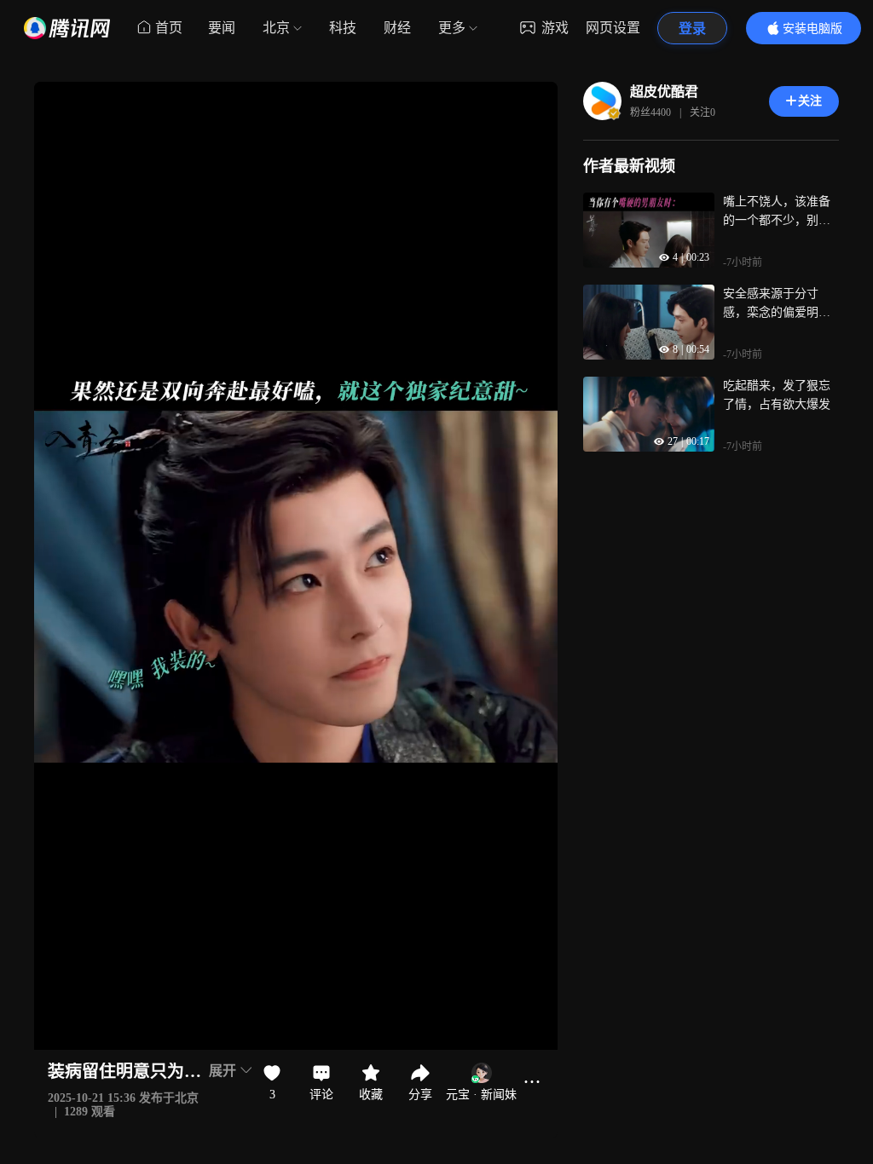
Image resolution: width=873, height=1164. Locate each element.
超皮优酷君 (664, 91)
